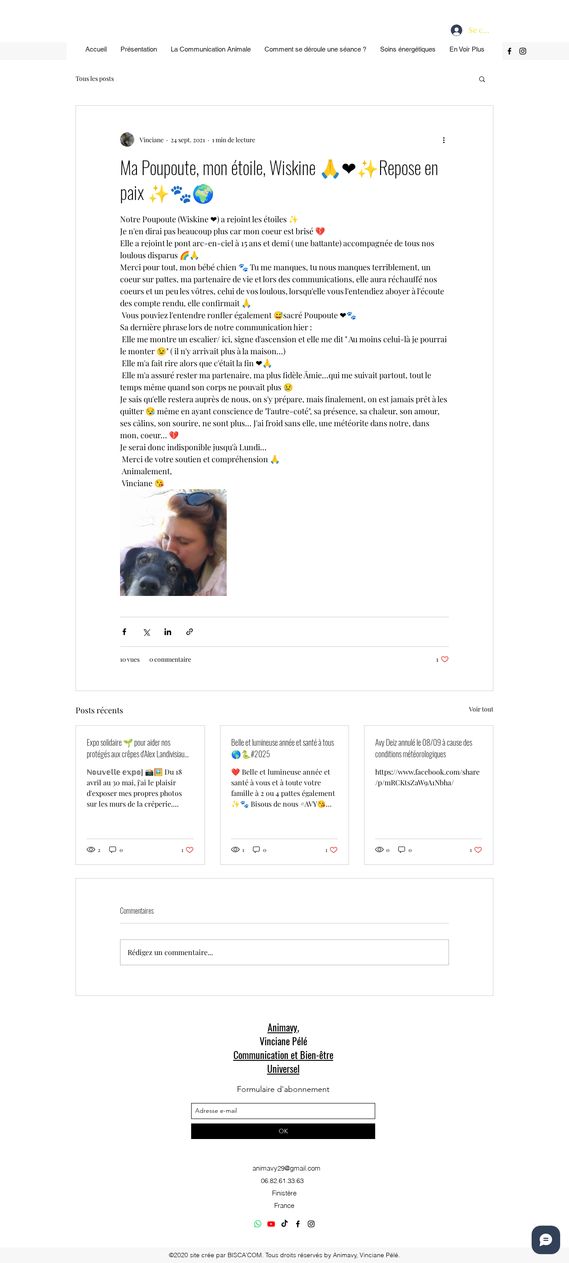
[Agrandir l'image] (173, 542)
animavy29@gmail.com (286, 1168)
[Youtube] (271, 1223)
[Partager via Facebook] (124, 632)
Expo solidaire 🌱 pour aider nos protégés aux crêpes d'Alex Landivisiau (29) (135, 747)
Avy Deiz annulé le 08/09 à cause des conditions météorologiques (423, 747)
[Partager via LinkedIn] (168, 632)
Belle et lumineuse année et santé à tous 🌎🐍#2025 (282, 747)
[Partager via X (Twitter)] (146, 632)
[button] (482, 78)
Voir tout (481, 709)
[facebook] (509, 51)
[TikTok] (284, 1223)
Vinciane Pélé (283, 1041)
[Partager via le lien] (189, 632)
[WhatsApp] (257, 1223)
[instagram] (522, 51)
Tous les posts (95, 78)
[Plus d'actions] (443, 139)
